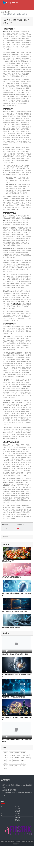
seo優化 (23, 760)
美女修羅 (7, 12)
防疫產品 (28, 757)
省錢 (14, 763)
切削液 (18, 755)
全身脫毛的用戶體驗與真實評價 (11, 627)
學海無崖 (17, 813)
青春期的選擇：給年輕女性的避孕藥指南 (13, 697)
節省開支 (6, 768)
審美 (5, 760)
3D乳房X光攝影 (25, 755)
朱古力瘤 (5, 32)
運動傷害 (6, 752)
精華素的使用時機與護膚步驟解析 (11, 577)
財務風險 (11, 765)
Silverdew (5, 529)
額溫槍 (22, 757)
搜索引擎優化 (16, 760)
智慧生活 (17, 815)
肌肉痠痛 (11, 752)
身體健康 (17, 752)
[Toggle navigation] (3, 7)
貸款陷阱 (23, 763)
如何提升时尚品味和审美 (9, 790)
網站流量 (6, 763)
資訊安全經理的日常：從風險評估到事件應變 (14, 611)
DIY (10, 763)
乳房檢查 (6, 757)
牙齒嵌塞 (23, 752)
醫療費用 (17, 757)
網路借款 (6, 765)
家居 (18, 763)
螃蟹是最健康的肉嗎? (8, 561)
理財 (24, 765)
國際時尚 (9, 760)
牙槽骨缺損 (6, 755)
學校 (16, 765)
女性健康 (11, 757)
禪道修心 (17, 806)
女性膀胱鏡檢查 (16, 304)
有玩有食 (17, 811)
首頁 (2, 12)
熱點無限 (17, 817)
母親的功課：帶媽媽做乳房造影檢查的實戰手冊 (15, 654)
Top (30, 833)
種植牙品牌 (12, 755)
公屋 (20, 765)
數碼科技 (17, 820)
